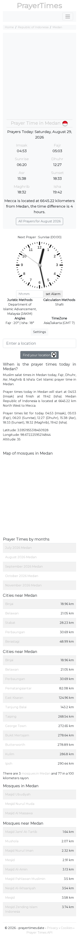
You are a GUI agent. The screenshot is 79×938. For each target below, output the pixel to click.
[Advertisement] (39, 78)
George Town (15, 726)
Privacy (52, 928)
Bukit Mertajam (17, 735)
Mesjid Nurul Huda (19, 804)
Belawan (12, 613)
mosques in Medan (35, 773)
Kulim (9, 754)
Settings (39, 332)
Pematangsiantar (18, 688)
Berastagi (12, 641)
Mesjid (10, 860)
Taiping (10, 716)
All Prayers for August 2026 (39, 221)
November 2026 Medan (23, 585)
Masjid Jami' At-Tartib (21, 832)
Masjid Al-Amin (16, 869)
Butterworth (15, 745)
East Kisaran (14, 698)
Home (9, 27)
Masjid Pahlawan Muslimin (25, 879)
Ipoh (8, 763)
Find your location (37, 355)
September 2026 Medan (24, 566)
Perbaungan (15, 632)
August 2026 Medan (21, 557)
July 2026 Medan (18, 548)
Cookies (66, 928)
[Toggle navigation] (67, 16)
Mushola (11, 841)
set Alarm (53, 294)
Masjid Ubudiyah (17, 794)
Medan (57, 27)
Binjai (9, 604)
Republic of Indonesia (33, 27)
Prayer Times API (39, 932)
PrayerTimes (39, 5)
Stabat (10, 623)
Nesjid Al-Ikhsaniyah (20, 888)
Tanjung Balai (15, 707)
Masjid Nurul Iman (19, 850)
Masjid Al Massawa (19, 813)
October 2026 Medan (21, 576)
